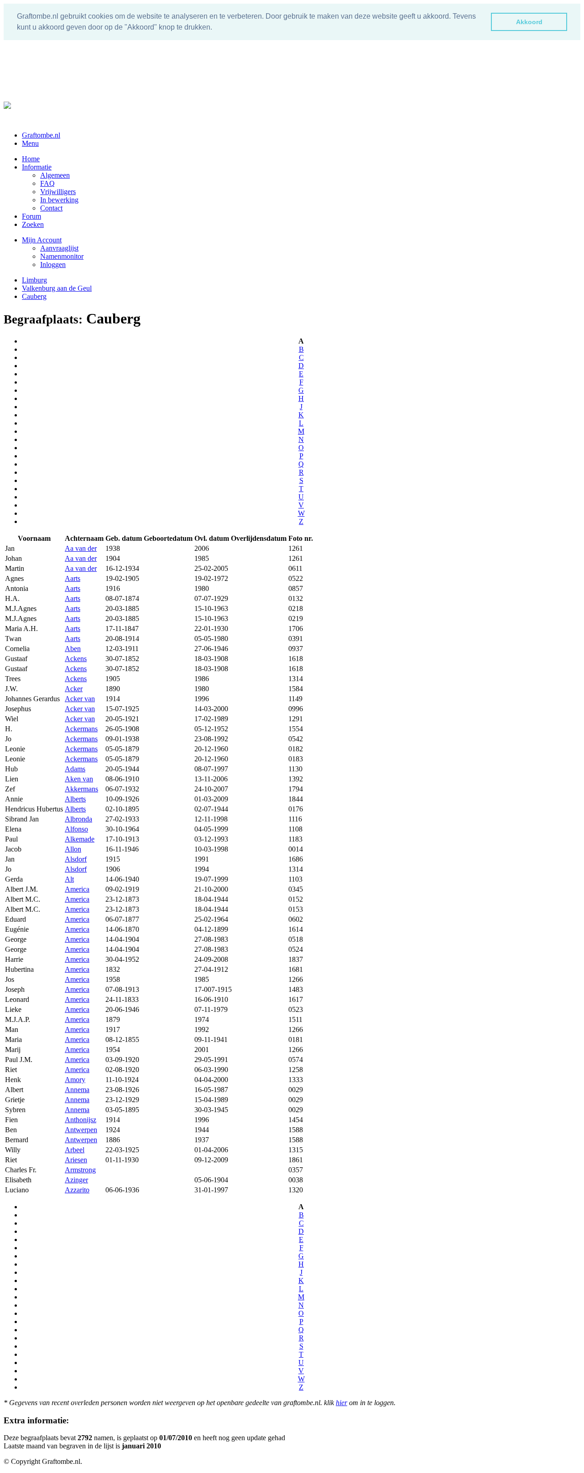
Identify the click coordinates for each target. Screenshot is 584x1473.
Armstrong (80, 1170)
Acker (74, 689)
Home (31, 159)
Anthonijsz (80, 1120)
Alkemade (79, 839)
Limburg (34, 280)
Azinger (76, 1180)
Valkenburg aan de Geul (57, 288)
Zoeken (33, 224)
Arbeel (74, 1150)
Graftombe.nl (41, 135)
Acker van (80, 699)
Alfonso (76, 829)
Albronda (78, 819)
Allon (73, 849)
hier (341, 1402)
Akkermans (81, 789)
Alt (69, 879)
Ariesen (76, 1160)
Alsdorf (76, 859)
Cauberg (34, 296)
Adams (75, 769)
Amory (75, 1079)
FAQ (47, 183)
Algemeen (55, 175)
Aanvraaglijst (59, 248)
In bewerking (59, 200)
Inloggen (53, 264)
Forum (31, 216)
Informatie (37, 167)
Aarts (72, 578)
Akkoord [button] (529, 22)
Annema (77, 1089)
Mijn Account (42, 240)
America (77, 889)
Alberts (75, 799)
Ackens (76, 658)
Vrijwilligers (58, 191)
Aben (73, 648)
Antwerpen (81, 1130)
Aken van (79, 779)
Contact (51, 208)
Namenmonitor (61, 256)
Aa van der (81, 548)
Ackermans (81, 729)
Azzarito (77, 1190)
